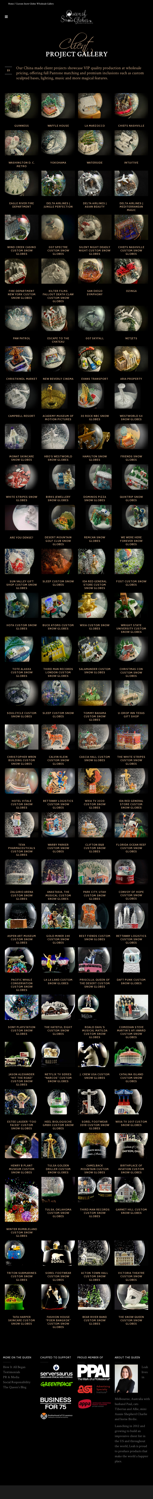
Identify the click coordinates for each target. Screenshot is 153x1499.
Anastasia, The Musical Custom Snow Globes (58, 895)
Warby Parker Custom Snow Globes (58, 848)
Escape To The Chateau (58, 340)
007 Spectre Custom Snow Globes (58, 250)
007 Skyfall (95, 338)
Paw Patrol (21, 338)
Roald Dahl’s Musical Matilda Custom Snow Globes (94, 1032)
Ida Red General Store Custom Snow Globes (94, 585)
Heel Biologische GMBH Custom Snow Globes (58, 1125)
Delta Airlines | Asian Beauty (95, 205)
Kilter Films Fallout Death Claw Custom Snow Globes (58, 296)
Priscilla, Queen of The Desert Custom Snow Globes (94, 983)
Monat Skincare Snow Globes (21, 458)
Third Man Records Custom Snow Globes (95, 1213)
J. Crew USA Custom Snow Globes (95, 1076)
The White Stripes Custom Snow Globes (131, 760)
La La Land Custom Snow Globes (58, 981)
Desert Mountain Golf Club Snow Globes (58, 541)
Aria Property (131, 378)
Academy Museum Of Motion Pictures (58, 417)
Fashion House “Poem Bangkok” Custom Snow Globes (58, 1322)
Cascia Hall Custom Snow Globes (94, 758)
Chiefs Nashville (131, 125)
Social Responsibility (16, 1382)
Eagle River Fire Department (21, 205)
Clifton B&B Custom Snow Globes (95, 848)
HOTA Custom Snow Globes (22, 627)
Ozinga (131, 291)
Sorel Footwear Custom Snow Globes (58, 1276)
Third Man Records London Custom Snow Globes (58, 672)
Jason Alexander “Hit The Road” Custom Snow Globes (22, 1079)
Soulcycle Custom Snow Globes (22, 714)
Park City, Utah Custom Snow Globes (94, 895)
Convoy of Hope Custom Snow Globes (131, 895)
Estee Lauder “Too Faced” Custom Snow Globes (21, 1125)
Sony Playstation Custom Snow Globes (21, 1030)
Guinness (21, 125)
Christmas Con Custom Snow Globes (131, 672)
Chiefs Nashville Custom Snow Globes (131, 250)
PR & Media (11, 1377)
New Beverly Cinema (58, 378)
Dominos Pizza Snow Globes (94, 498)
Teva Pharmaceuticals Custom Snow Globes (21, 850)
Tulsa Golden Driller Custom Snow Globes (58, 1169)
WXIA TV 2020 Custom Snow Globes (95, 804)
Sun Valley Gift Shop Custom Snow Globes (21, 585)
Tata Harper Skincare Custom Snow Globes (21, 1320)
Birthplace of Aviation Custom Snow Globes (131, 1169)
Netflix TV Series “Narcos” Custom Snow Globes (58, 1078)
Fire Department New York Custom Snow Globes (22, 294)
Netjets (131, 338)
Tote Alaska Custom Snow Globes (22, 672)
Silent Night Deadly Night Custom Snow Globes (94, 250)
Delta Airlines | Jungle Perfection (58, 205)
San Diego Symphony (95, 292)
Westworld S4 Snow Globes (131, 417)
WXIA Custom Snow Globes (95, 627)
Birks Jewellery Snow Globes (58, 498)
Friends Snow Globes (131, 458)
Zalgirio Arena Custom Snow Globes (21, 895)
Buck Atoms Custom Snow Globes (58, 627)
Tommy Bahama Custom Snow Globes (94, 716)
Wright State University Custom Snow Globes (131, 629)
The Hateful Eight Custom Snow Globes (58, 1030)
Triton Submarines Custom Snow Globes (22, 1276)
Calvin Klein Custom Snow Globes (58, 760)
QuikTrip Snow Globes (131, 498)
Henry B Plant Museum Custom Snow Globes (22, 1169)
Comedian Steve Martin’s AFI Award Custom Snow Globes (131, 1032)
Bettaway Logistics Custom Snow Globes (58, 804)
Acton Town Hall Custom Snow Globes (94, 1276)
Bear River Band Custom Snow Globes (94, 1320)
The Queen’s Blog (14, 1387)
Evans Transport (94, 378)
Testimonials (11, 1372)
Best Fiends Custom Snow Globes (94, 937)
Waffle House (58, 125)
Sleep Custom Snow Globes (58, 583)
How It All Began (14, 1367)
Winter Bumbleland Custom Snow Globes (21, 1232)
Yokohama (58, 162)
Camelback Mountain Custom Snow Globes (95, 1169)
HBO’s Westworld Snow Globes (58, 458)
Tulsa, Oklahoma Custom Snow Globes (58, 1213)
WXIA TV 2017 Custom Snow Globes (131, 1123)
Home (11, 3)
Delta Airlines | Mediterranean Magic (131, 207)
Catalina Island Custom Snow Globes (131, 1078)
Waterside (95, 162)
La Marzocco (95, 125)
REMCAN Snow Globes (94, 539)
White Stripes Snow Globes (21, 498)
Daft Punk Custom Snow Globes (131, 981)
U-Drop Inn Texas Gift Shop (131, 714)
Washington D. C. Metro (22, 164)
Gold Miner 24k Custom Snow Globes (58, 939)
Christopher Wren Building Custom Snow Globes (21, 760)
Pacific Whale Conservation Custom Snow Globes (22, 985)
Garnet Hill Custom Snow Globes (131, 1211)
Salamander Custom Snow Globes (95, 670)
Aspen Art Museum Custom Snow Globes (21, 939)
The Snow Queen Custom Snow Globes (131, 1320)
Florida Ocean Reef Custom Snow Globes (131, 848)
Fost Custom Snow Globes (131, 583)
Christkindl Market (21, 378)
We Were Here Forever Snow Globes (131, 541)
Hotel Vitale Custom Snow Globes (22, 804)
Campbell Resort (21, 416)
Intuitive (131, 162)
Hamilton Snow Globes (95, 458)
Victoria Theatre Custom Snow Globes (131, 1276)
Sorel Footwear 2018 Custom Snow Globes (94, 1125)
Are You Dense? (21, 537)
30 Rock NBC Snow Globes (95, 417)
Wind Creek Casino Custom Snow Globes (21, 250)
